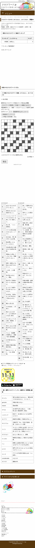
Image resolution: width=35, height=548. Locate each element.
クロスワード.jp (9, 4)
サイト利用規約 (5, 529)
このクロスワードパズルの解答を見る (12, 155)
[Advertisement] (17, 68)
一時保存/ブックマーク (8, 114)
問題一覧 (3, 506)
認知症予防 (4, 531)
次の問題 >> (30, 156)
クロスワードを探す (6, 508)
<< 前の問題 (4, 99)
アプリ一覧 (4, 512)
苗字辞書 (3, 526)
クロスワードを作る (6, 509)
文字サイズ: (4, 111)
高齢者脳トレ (4, 534)
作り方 (3, 511)
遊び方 (3, 535)
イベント (3, 514)
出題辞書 (3, 523)
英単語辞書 (4, 525)
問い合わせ (4, 521)
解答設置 (3, 520)
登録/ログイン (31, 1)
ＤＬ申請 (3, 518)
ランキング (4, 517)
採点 (4, 162)
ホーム (3, 505)
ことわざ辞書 (4, 528)
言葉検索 (3, 516)
